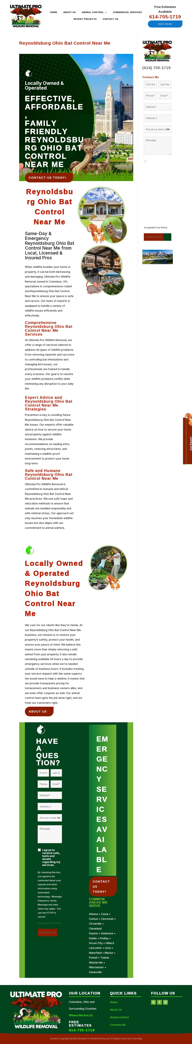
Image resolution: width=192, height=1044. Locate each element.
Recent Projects (85, 19)
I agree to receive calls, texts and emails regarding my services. (51, 858)
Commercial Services (127, 12)
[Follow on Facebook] (159, 1002)
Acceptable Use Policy (49, 923)
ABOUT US (38, 711)
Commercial (117, 1024)
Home (53, 12)
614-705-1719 (165, 16)
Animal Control (93, 12)
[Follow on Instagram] (165, 1002)
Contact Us (110, 19)
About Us (69, 12)
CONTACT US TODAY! (47, 177)
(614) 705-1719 (156, 67)
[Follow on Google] (153, 1002)
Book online (165, 24)
